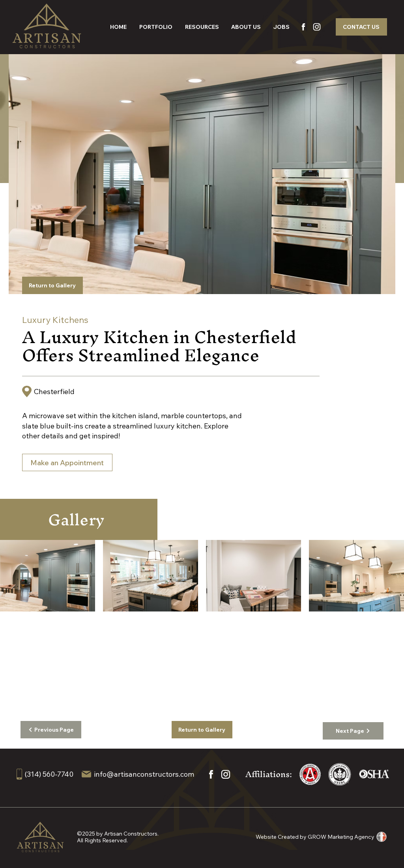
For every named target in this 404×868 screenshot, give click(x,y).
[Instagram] (316, 26)
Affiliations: (268, 774)
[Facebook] (303, 26)
